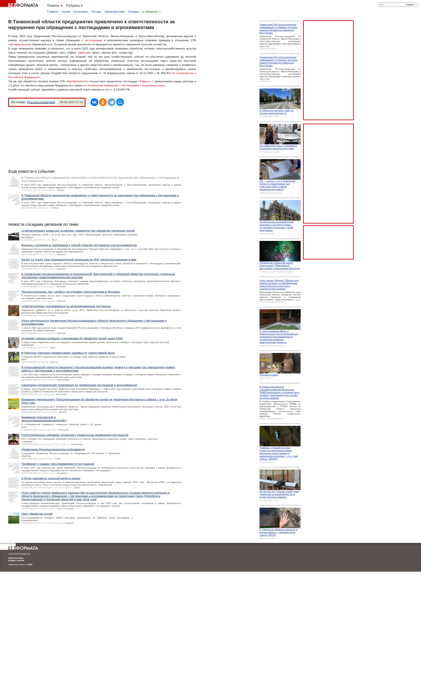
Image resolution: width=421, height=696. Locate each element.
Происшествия (114, 11)
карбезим (84, 52)
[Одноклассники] (103, 102)
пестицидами (93, 40)
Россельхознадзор (41, 102)
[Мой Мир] (120, 102)
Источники (81, 11)
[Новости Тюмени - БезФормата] (19, 4)
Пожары (133, 11)
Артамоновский (20, 44)
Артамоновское (77, 81)
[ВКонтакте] (94, 102)
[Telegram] (111, 102)
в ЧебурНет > (151, 11)
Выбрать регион (16, 560)
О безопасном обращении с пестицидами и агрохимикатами (124, 85)
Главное (53, 11)
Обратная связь (16, 558)
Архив (66, 11)
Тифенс (144, 81)
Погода (96, 11)
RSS (30, 564)
